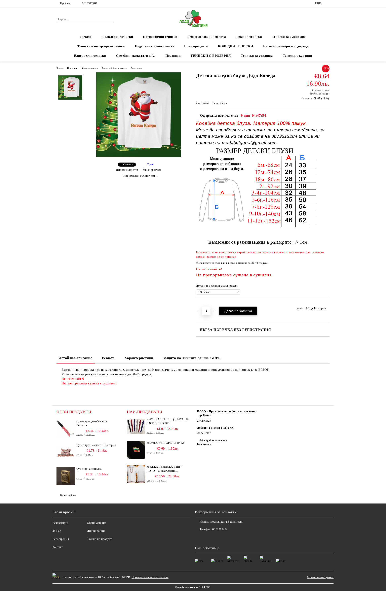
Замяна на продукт (99, 539)
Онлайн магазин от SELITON (193, 587)
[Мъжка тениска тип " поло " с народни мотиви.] (136, 474)
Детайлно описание (75, 358)
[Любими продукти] (319, 19)
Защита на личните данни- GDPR (192, 358)
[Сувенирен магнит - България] (65, 452)
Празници (173, 55)
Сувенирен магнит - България (96, 445)
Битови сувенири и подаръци (286, 46)
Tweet (150, 164)
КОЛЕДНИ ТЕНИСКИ (235, 46)
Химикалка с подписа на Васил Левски (168, 421)
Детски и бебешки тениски (114, 68)
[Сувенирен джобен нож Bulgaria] (65, 428)
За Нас (56, 530)
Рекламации (60, 522)
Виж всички (204, 444)
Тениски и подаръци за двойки (101, 46)
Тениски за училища (257, 55)
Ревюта (108, 358)
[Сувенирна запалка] (65, 476)
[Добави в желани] (204, 303)
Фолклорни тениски (117, 36)
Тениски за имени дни (289, 36)
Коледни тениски (90, 68)
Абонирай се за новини (213, 440)
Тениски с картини (297, 55)
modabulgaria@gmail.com (226, 521)
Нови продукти (196, 46)
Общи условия (96, 522)
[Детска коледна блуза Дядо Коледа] (138, 156)
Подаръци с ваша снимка (154, 46)
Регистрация (60, 539)
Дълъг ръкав (137, 68)
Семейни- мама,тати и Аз (135, 55)
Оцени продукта (152, 169)
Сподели (128, 164)
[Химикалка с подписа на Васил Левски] (136, 426)
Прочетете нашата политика (150, 577)
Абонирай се (67, 495)
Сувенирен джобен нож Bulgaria (92, 423)
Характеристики (138, 358)
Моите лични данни (320, 577)
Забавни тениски (249, 36)
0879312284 (89, 3)
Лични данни (96, 530)
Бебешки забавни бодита (206, 36)
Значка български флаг (166, 443)
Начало (85, 36)
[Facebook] (327, 3)
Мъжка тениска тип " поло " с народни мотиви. (164, 469)
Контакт (57, 547)
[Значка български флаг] (136, 450)
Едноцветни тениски (90, 55)
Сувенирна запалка (89, 468)
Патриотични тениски (160, 36)
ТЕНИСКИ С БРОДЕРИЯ (211, 55)
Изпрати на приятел (127, 169)
